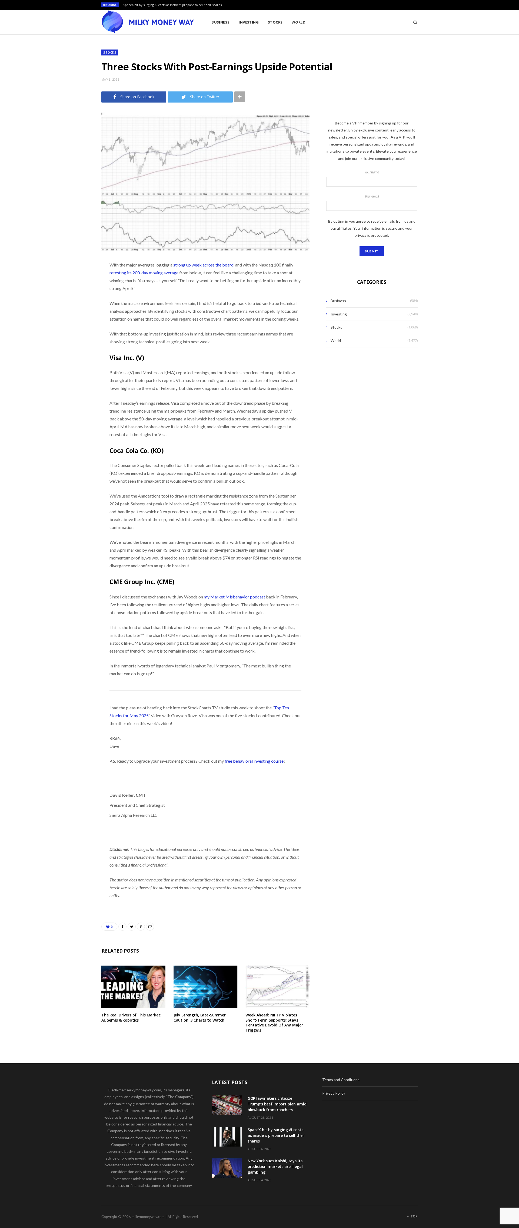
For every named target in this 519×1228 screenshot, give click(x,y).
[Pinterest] (74, 308)
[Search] (413, 22)
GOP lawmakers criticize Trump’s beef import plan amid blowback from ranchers (277, 1104)
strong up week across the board (203, 264)
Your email (372, 196)
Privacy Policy (333, 1093)
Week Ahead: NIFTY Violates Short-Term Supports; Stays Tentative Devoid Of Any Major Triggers (274, 1022)
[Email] (74, 322)
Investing (249, 22)
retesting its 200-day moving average (143, 272)
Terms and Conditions (341, 1079)
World (298, 22)
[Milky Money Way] (147, 22)
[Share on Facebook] (74, 281)
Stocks (275, 22)
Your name (371, 172)
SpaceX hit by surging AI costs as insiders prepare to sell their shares (172, 5)
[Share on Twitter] (74, 294)
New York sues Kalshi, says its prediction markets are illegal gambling (275, 1166)
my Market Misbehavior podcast (234, 596)
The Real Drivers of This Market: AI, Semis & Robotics (131, 1017)
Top (414, 1216)
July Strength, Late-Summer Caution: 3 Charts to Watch (200, 1017)
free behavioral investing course (254, 760)
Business (220, 22)
